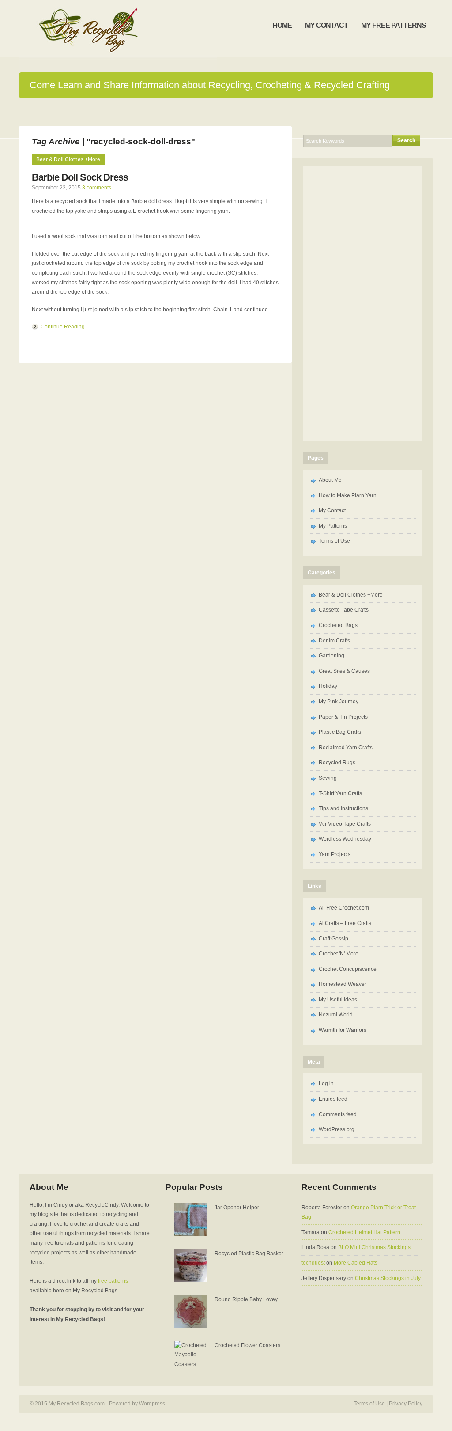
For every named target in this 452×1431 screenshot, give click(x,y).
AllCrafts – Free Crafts (345, 923)
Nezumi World (336, 1015)
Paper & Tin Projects (343, 717)
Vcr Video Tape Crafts (345, 824)
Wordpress (152, 1404)
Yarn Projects (334, 854)
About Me (330, 480)
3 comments (96, 188)
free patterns (113, 1281)
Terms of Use (334, 541)
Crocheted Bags (338, 625)
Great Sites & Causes (344, 671)
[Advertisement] (363, 302)
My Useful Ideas (338, 1000)
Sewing (328, 778)
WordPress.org (336, 1129)
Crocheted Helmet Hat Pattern (364, 1232)
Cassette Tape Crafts (344, 610)
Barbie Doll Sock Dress (80, 177)
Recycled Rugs (337, 762)
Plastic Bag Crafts (340, 732)
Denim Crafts (334, 641)
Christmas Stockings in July (388, 1278)
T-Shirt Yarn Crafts (340, 793)
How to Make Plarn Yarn (348, 495)
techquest (313, 1263)
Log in (326, 1083)
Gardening (331, 656)
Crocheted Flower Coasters (247, 1345)
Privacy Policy (405, 1404)
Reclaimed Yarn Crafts (346, 747)
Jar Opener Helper (237, 1207)
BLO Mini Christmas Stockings (374, 1247)
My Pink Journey (338, 702)
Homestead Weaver (342, 984)
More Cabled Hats (355, 1263)
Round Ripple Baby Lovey (246, 1299)
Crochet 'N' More (338, 954)
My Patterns (333, 526)
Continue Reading (63, 327)
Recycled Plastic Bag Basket (249, 1253)
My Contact (332, 510)
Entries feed (333, 1099)
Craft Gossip (333, 939)
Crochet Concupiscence (348, 969)
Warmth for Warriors (342, 1030)
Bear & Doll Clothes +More (68, 159)
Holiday (328, 686)
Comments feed (338, 1114)
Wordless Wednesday (345, 839)
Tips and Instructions (343, 808)
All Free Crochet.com (344, 908)
